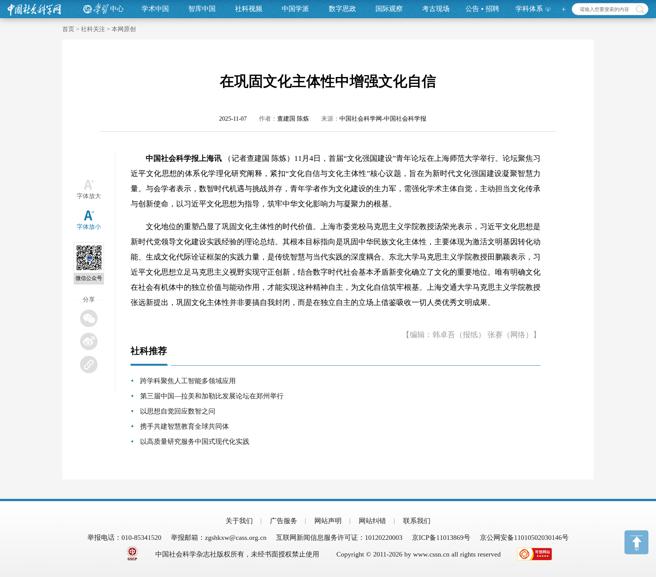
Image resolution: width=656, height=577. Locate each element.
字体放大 (89, 196)
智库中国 (202, 9)
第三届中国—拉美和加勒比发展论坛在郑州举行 (212, 396)
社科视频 (248, 9)
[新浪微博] (89, 341)
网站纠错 (372, 521)
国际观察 (389, 9)
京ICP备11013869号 (441, 537)
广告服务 (283, 521)
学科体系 (529, 9)
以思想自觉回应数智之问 (177, 411)
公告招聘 (482, 9)
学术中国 (155, 9)
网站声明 (328, 521)
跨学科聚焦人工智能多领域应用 (188, 381)
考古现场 (435, 9)
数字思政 (342, 9)
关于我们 (239, 521)
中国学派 (295, 9)
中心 (117, 9)
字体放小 (89, 226)
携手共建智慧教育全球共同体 (184, 426)
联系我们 (416, 521)
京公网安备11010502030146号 (524, 537)
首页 (68, 29)
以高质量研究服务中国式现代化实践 (194, 441)
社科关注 (93, 29)
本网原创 (124, 29)
